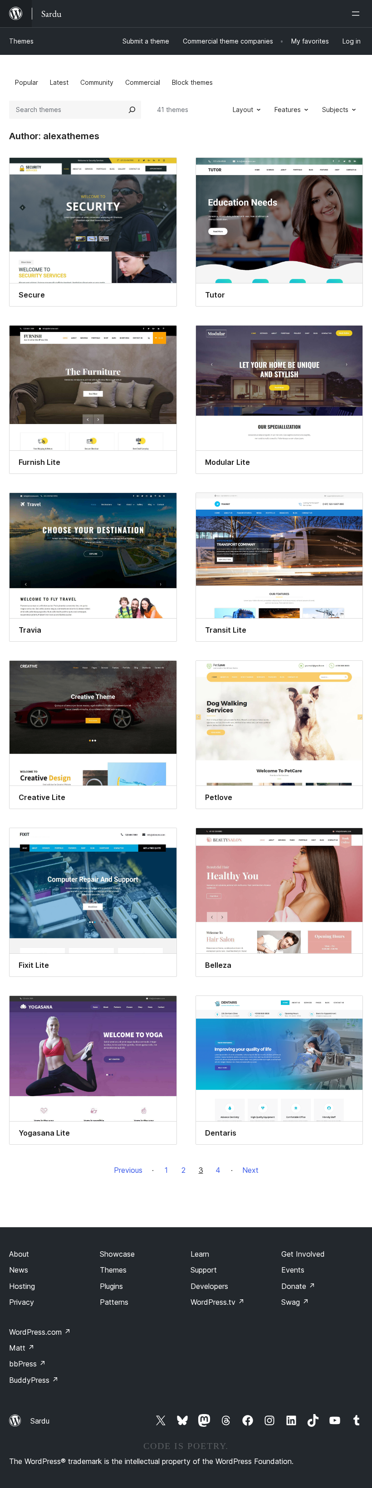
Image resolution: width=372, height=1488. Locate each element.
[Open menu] (357, 13)
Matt (21, 1347)
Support (204, 1269)
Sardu (39, 1420)
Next (250, 1170)
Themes (21, 41)
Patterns (114, 1302)
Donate (298, 1286)
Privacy (21, 1302)
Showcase (117, 1254)
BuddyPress (34, 1380)
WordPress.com (40, 1332)
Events (292, 1269)
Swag (295, 1302)
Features (287, 109)
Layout (243, 109)
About (19, 1254)
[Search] (132, 110)
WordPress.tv (218, 1302)
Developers (209, 1286)
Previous (128, 1170)
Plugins (111, 1286)
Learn (200, 1254)
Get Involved (303, 1254)
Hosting (22, 1286)
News (18, 1269)
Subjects (335, 109)
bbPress (27, 1363)
